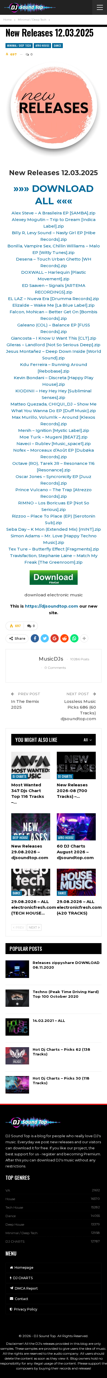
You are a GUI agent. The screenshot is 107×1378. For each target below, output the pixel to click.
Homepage (24, 1267)
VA (7, 1190)
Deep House (20, 837)
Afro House (42, 45)
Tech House (14, 1207)
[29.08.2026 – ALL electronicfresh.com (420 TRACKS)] (76, 882)
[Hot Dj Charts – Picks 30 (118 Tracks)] (17, 1085)
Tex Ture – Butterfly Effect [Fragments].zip (53, 549)
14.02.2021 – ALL (49, 1020)
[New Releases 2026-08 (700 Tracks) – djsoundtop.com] (76, 765)
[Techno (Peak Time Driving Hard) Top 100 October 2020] (17, 998)
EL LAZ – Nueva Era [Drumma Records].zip (53, 298)
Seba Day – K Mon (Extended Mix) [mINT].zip (53, 529)
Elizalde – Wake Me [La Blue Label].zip (53, 305)
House (10, 1199)
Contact (21, 1299)
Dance (57, 45)
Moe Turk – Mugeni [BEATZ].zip (53, 437)
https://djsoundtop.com (52, 606)
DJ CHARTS (19, 776)
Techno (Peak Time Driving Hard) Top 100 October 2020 (66, 994)
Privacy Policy (25, 1309)
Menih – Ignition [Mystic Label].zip (53, 430)
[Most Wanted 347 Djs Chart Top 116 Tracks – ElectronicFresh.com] (30, 765)
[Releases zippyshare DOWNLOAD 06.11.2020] (17, 969)
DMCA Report (26, 1288)
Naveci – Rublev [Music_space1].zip (53, 443)
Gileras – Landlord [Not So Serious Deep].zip (53, 344)
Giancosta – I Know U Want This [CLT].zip (53, 338)
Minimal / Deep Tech (19, 45)
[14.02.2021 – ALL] (17, 1027)
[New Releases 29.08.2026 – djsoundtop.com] (30, 826)
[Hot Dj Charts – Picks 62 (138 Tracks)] (17, 1056)
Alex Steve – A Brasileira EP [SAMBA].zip (53, 213)
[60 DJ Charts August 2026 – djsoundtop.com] (76, 826)
